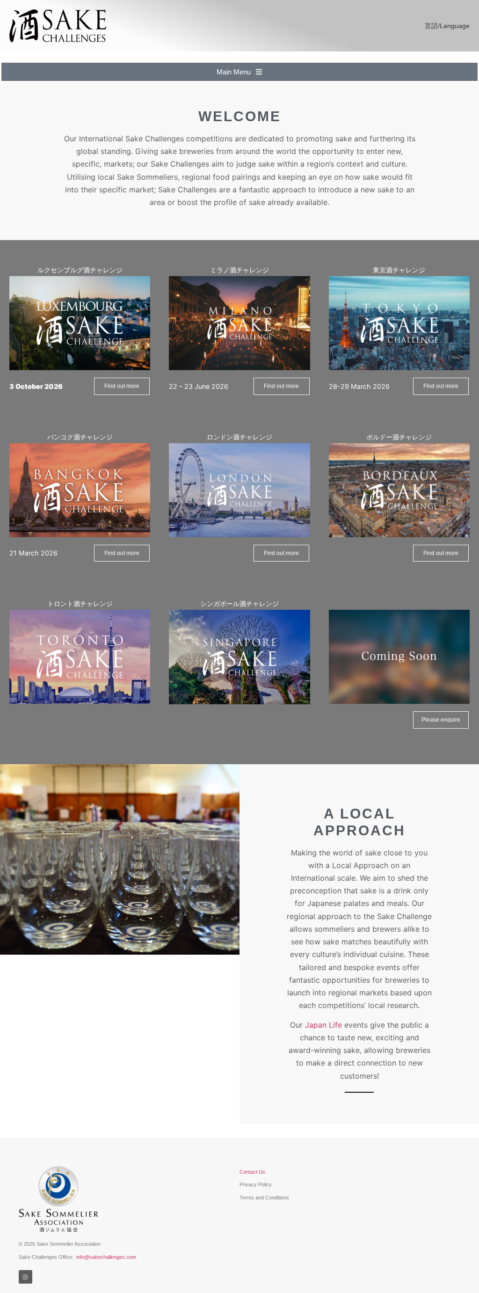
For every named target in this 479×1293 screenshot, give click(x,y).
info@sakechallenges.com (106, 1257)
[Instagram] (25, 1277)
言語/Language (447, 25)
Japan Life (323, 1025)
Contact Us (252, 1172)
